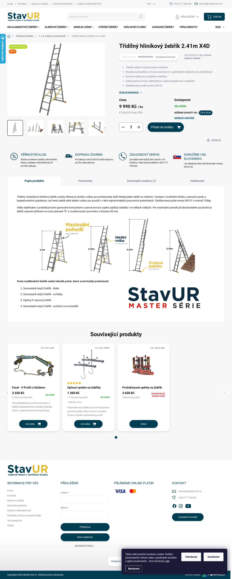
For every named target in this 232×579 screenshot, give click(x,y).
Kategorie (116, 561)
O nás (10, 4)
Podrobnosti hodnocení (165, 57)
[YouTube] (188, 505)
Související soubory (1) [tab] (141, 180)
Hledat (140, 16)
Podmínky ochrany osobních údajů (24, 515)
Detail (143, 424)
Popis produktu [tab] (34, 180)
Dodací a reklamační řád (89, 4)
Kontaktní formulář (187, 517)
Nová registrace (85, 537)
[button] (116, 437)
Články (10, 525)
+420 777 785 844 (187, 497)
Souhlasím (214, 556)
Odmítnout (191, 556)
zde (167, 561)
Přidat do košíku (162, 127)
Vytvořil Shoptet (192, 574)
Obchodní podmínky (63, 4)
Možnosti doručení (184, 118)
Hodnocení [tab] (197, 180)
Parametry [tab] (85, 180)
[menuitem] (24, 27)
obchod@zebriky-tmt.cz (190, 491)
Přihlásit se (85, 527)
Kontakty (22, 4)
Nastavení (134, 568)
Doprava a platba (39, 4)
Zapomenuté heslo (84, 546)
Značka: (192, 58)
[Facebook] (174, 505)
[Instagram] (180, 505)
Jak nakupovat (14, 520)
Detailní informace (129, 92)
